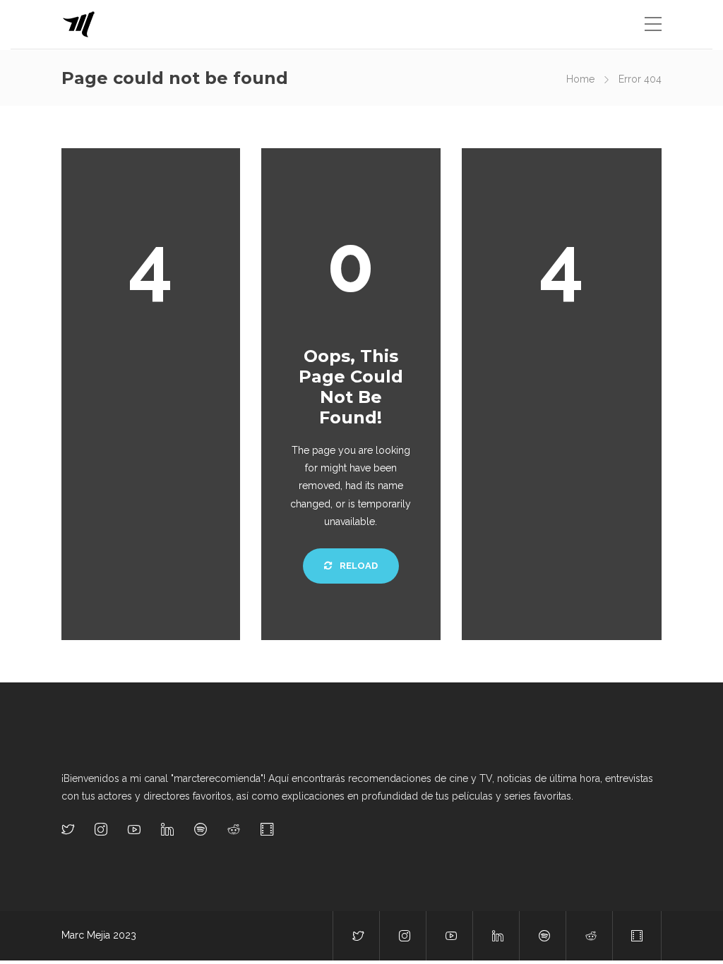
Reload (357, 565)
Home (580, 79)
